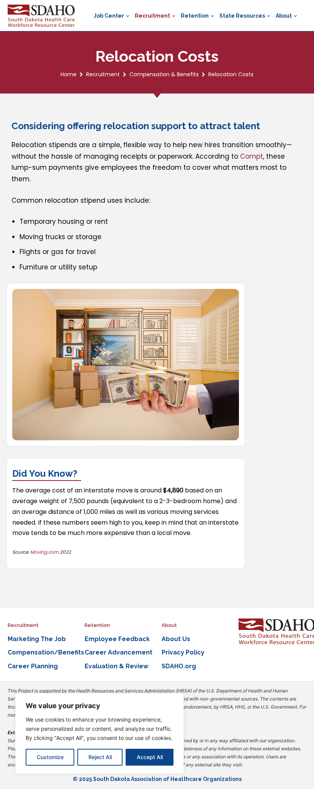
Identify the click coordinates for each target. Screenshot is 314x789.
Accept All (150, 757)
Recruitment (103, 74)
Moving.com (44, 552)
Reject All (100, 757)
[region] (99, 733)
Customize (50, 757)
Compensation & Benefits (164, 74)
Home (69, 74)
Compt (251, 156)
